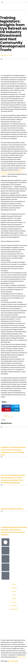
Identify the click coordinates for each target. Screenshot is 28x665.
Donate (14, 598)
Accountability (14, 609)
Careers (14, 591)
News (14, 584)
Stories (14, 602)
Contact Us (14, 588)
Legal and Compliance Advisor (12, 509)
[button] (14, 10)
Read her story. (22, 657)
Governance (14, 605)
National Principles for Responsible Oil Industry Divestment (12, 172)
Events (14, 595)
